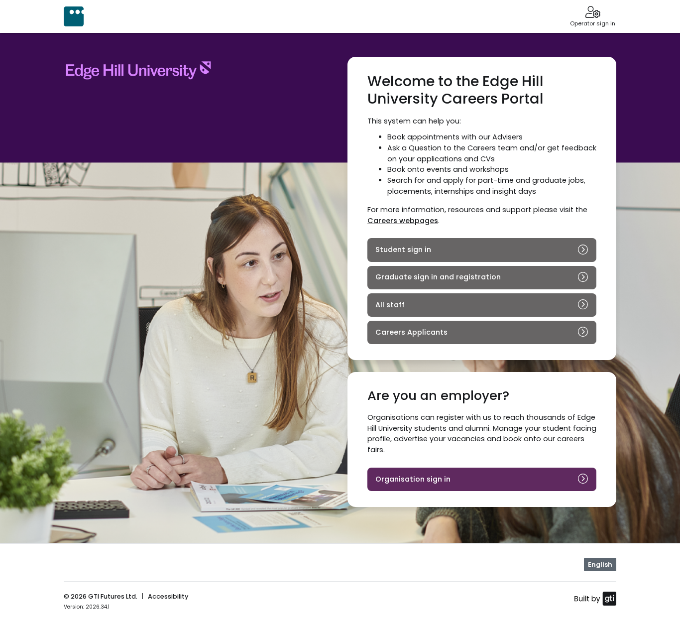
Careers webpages (402, 221)
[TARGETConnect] (74, 16)
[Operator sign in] (592, 13)
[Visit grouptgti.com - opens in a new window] (595, 598)
